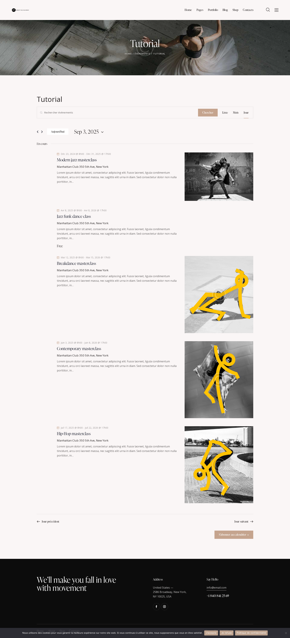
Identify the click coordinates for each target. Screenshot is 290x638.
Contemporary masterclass (79, 348)
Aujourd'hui (57, 131)
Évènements (142, 53)
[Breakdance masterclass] (219, 294)
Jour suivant (241, 521)
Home (128, 53)
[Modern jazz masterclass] (219, 176)
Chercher (207, 112)
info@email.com (216, 587)
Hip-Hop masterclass (74, 433)
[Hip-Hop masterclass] (219, 464)
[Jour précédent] (37, 131)
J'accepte (211, 632)
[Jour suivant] (42, 131)
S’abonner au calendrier (232, 534)
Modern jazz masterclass (77, 159)
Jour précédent (50, 521)
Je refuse (226, 632)
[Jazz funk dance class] (219, 211)
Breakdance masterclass (76, 263)
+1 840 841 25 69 (218, 595)
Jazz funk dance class (74, 216)
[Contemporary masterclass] (219, 379)
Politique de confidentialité (251, 632)
